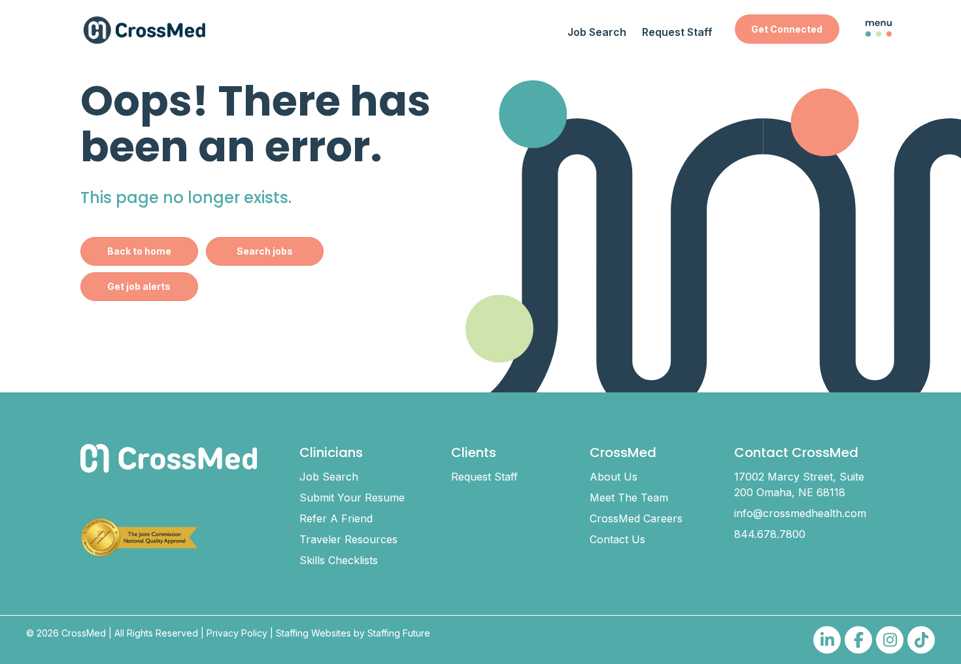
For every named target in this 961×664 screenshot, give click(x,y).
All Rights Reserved (156, 633)
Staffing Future (398, 633)
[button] (787, 29)
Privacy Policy (237, 633)
